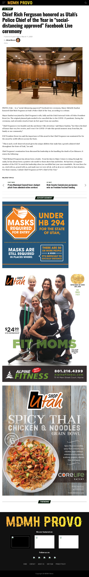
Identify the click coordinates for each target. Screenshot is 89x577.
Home (25, 564)
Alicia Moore (10, 40)
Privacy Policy (61, 564)
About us (41, 564)
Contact (32, 564)
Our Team (50, 564)
